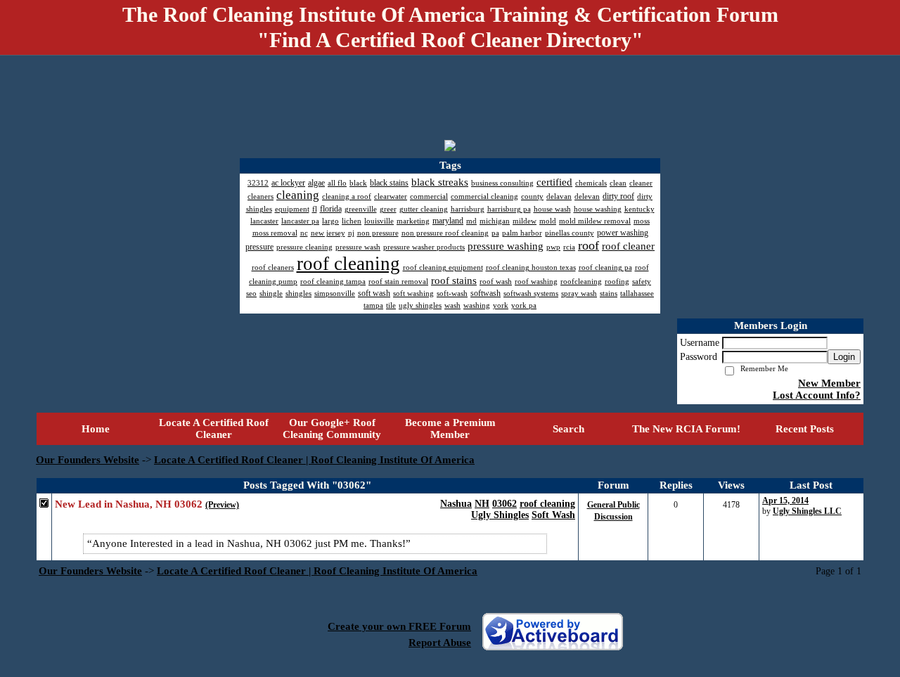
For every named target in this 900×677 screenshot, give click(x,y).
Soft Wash (553, 515)
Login (844, 357)
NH (482, 503)
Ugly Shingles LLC (807, 511)
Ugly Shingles (500, 515)
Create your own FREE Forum (399, 626)
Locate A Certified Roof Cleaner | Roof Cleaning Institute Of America (314, 459)
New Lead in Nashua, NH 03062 (128, 504)
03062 (504, 503)
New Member (829, 383)
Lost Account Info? (817, 395)
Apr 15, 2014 (785, 500)
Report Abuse (440, 642)
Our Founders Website (87, 459)
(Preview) (222, 505)
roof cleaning (547, 503)
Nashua (456, 503)
